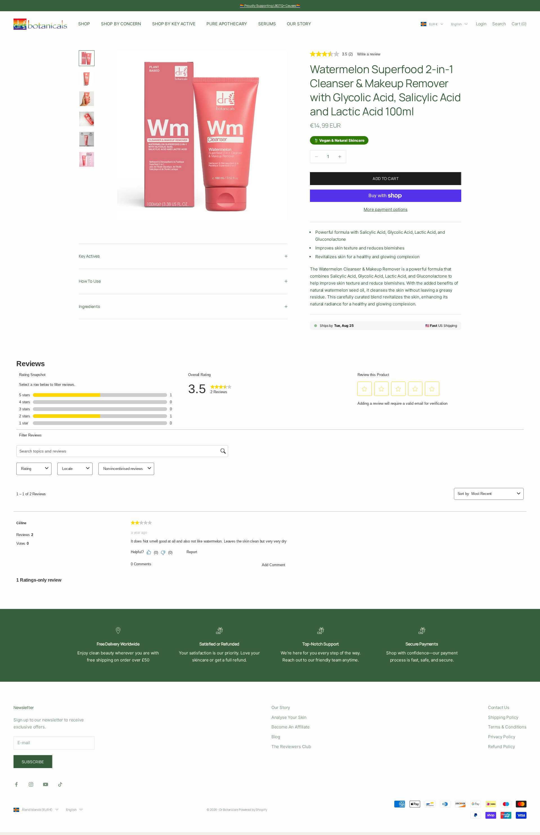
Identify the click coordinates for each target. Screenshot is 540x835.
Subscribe (33, 761)
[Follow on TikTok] (60, 784)
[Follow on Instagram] (31, 784)
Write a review (368, 54)
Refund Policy (501, 746)
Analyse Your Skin (289, 717)
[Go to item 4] (86, 119)
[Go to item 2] (86, 78)
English (456, 24)
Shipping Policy (503, 717)
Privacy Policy (501, 736)
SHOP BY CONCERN (121, 23)
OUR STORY (299, 23)
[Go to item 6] (86, 159)
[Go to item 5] (86, 139)
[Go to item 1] (86, 58)
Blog (275, 736)
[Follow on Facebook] (16, 784)
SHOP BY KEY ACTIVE (173, 23)
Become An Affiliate (290, 727)
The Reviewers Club (291, 746)
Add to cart (386, 178)
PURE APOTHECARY (226, 23)
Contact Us (499, 707)
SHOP (84, 23)
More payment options (386, 209)
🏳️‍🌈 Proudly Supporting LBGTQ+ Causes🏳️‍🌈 (270, 5)
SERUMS (267, 23)
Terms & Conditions (507, 727)
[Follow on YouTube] (45, 784)
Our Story (280, 707)
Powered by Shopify (253, 809)
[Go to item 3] (86, 99)
